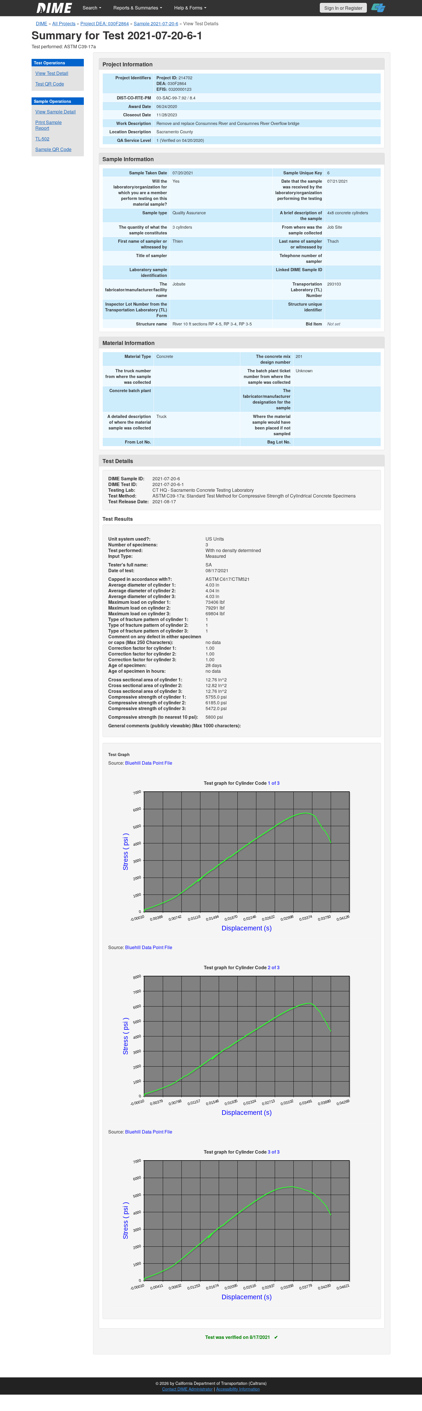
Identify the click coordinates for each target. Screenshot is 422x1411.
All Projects (64, 23)
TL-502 (42, 138)
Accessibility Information (238, 1389)
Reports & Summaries (136, 7)
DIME (41, 23)
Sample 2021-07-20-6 (156, 23)
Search (90, 7)
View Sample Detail (55, 111)
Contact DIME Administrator (187, 1389)
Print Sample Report (48, 125)
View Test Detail (51, 73)
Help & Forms (189, 7)
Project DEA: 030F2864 (104, 23)
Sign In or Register (343, 8)
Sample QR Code (53, 149)
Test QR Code (49, 83)
